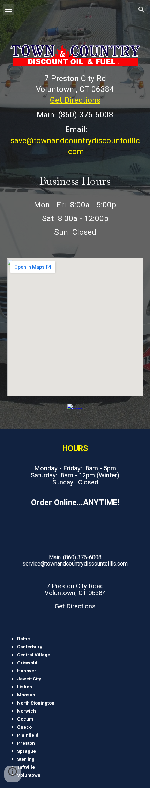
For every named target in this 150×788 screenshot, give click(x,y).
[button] (8, 9)
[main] (75, 115)
